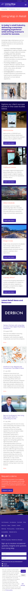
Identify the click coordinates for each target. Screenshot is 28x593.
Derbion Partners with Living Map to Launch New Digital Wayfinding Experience (14, 327)
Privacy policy (9, 590)
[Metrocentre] (14, 119)
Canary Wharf (9, 277)
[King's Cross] (14, 231)
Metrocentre (8, 130)
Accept (23, 571)
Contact (19, 1)
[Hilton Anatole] (14, 193)
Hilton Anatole (9, 203)
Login (25, 1)
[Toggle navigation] (26, 4)
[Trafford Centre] (14, 156)
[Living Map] (8, 4)
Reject (23, 575)
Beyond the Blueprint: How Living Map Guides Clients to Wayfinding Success (13, 417)
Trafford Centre (9, 167)
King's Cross (8, 241)
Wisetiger (20, 539)
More (4, 342)
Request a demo (7, 490)
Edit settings (23, 584)
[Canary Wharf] (14, 268)
